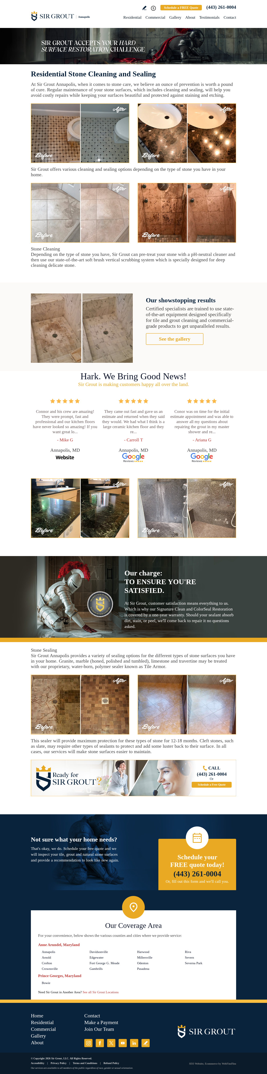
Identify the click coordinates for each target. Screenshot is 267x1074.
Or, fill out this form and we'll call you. (197, 881)
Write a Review (144, 8)
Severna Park (193, 963)
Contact (230, 17)
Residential (132, 17)
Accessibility (37, 1063)
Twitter (111, 1043)
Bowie (46, 983)
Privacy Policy (58, 1063)
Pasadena (143, 969)
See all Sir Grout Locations (101, 992)
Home (37, 1015)
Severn (189, 957)
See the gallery (174, 339)
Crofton (47, 963)
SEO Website (196, 1063)
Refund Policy (111, 1063)
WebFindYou (229, 1063)
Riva (188, 952)
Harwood (143, 952)
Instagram (88, 1043)
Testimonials (209, 17)
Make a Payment (101, 1022)
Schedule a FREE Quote (181, 7)
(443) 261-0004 (221, 7)
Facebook (100, 1043)
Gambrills (96, 969)
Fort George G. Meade (105, 963)
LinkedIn (134, 1043)
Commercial (155, 17)
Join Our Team (99, 1029)
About (190, 17)
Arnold (46, 957)
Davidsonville (99, 952)
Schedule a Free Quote (212, 784)
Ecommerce (211, 1063)
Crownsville (50, 969)
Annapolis (48, 952)
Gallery (175, 17)
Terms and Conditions (85, 1063)
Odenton (142, 963)
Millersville (144, 957)
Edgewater (97, 957)
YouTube (123, 1043)
